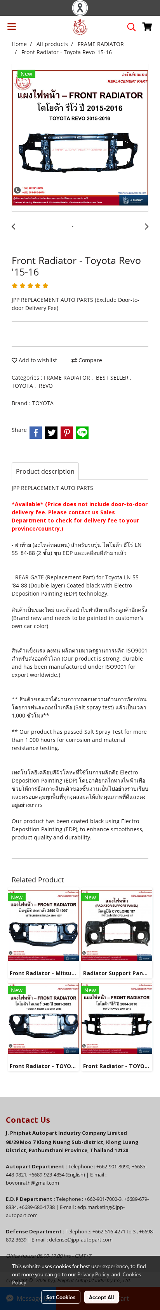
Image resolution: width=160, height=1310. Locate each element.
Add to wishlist (37, 360)
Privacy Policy (93, 1274)
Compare (89, 360)
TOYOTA (23, 385)
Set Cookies (60, 1296)
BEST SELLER (113, 377)
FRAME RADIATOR (68, 377)
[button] (129, 27)
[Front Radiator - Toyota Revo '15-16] (80, 138)
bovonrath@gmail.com (32, 1182)
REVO (46, 385)
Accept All (101, 1296)
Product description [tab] (45, 471)
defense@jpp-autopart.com (81, 1239)
